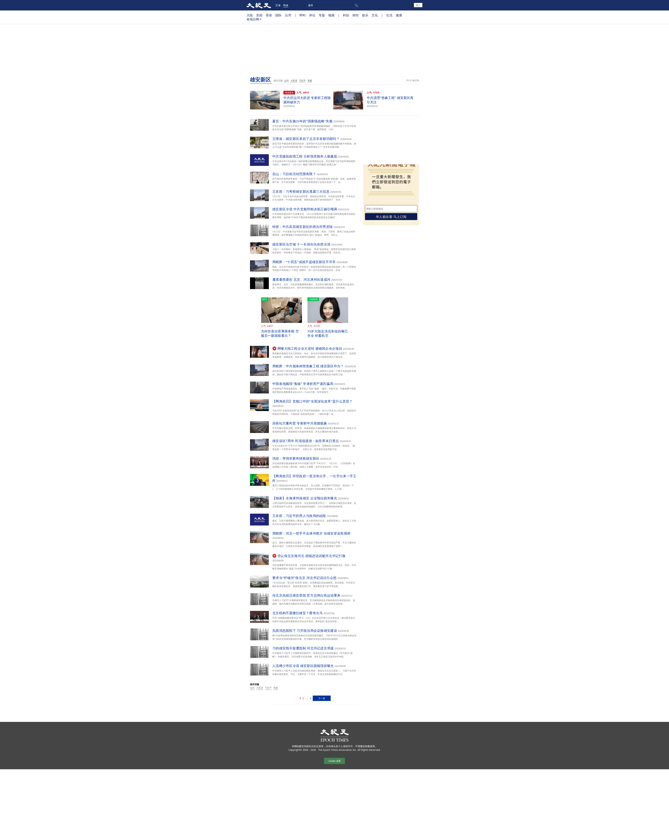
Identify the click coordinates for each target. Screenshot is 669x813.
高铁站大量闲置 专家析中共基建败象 (299, 423)
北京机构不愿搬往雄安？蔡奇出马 (297, 613)
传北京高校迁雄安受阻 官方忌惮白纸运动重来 (306, 595)
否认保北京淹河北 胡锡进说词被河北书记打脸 (311, 556)
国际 (278, 15)
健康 (399, 15)
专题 (322, 15)
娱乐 (365, 15)
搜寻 (356, 5)
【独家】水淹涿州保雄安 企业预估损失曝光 (304, 498)
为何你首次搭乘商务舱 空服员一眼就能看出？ (280, 333)
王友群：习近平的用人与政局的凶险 (299, 516)
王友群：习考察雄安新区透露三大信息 (300, 191)
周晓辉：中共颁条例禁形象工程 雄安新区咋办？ (308, 366)
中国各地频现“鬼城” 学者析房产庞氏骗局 (302, 384)
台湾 (288, 15)
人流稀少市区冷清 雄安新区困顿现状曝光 (303, 666)
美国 (259, 15)
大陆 (250, 15)
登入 (418, 4)
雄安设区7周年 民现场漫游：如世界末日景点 (305, 441)
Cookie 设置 (335, 760)
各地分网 (253, 19)
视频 (331, 15)
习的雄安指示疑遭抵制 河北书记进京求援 (303, 648)
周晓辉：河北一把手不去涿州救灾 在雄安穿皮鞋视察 (311, 533)
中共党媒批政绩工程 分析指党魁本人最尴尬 (304, 156)
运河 (286, 80)
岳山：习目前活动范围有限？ (294, 174)
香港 (269, 15)
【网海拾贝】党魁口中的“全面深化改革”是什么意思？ (312, 401)
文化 (375, 15)
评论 (312, 15)
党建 (309, 80)
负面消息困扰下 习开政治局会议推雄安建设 (304, 630)
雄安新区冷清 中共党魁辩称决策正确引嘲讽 (304, 209)
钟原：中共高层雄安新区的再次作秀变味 (302, 227)
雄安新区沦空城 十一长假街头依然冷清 (301, 244)
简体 (285, 5)
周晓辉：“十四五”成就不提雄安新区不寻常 (304, 262)
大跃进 (293, 80)
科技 (346, 15)
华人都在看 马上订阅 (391, 216)
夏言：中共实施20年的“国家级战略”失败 (302, 121)
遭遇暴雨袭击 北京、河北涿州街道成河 (301, 279)
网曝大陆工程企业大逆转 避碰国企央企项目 (309, 348)
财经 (355, 15)
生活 (389, 15)
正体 (278, 5)
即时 (302, 15)
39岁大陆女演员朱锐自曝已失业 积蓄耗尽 (327, 333)
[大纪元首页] (259, 5)
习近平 (302, 80)
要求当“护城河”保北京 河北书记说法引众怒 (304, 578)
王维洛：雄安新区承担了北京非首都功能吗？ (306, 139)
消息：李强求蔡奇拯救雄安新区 (295, 458)
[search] (332, 5)
